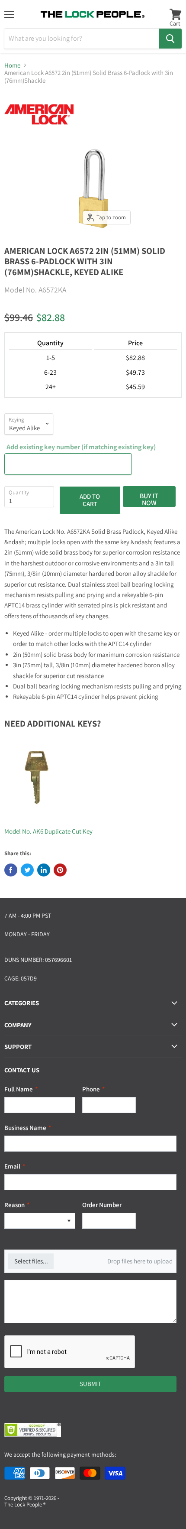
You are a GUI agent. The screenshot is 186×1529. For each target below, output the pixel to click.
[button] (69, 1220)
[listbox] (39, 1221)
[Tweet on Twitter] (27, 870)
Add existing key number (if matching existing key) (81, 447)
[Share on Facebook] (10, 870)
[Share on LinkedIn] (43, 870)
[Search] (170, 39)
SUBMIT (90, 1384)
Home (12, 65)
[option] (34, 1220)
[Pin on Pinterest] (60, 870)
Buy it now (149, 499)
